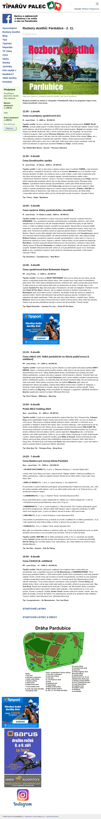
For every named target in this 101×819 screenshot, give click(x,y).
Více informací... (10, 124)
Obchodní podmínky (52, 816)
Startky (6, 62)
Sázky (5, 59)
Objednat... (10, 128)
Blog (4, 36)
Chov (5, 55)
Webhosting (10, 816)
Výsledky (7, 66)
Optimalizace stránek (31, 816)
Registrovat (94, 9)
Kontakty (7, 82)
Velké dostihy (9, 78)
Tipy (4, 39)
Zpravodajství (9, 28)
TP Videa (7, 51)
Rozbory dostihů (11, 32)
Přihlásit (85, 9)
